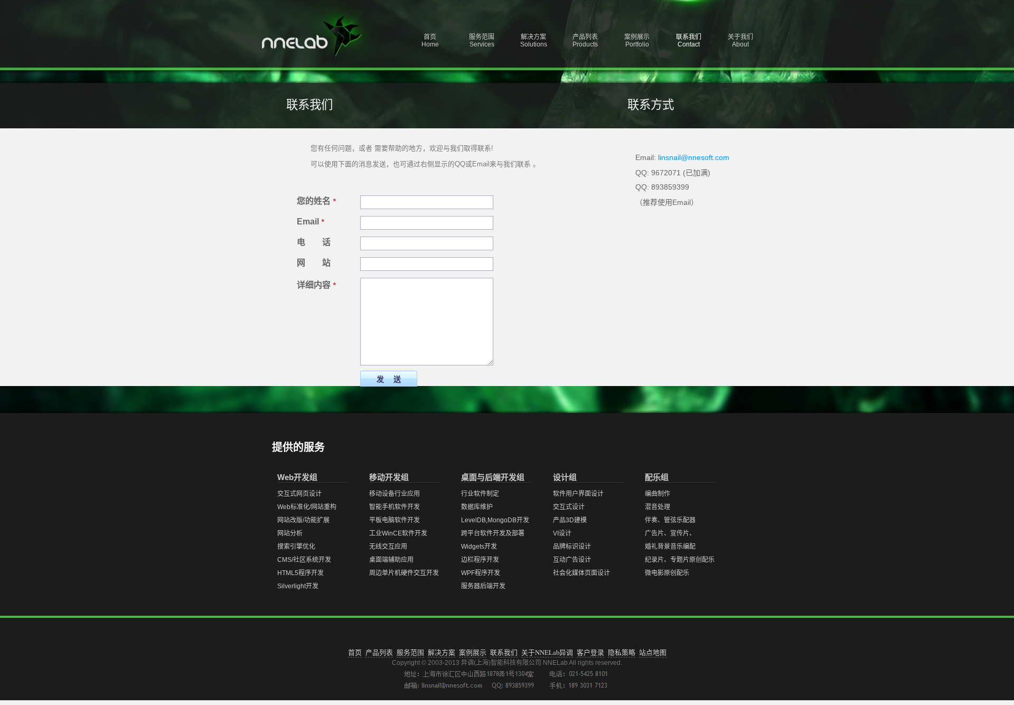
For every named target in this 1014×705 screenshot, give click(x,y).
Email (310, 221)
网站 (322, 262)
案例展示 (472, 652)
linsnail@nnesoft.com (693, 157)
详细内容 (316, 284)
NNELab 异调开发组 (324, 37)
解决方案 (441, 652)
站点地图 (652, 652)
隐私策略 (621, 652)
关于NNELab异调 (547, 652)
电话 (322, 242)
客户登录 (590, 652)
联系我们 (504, 652)
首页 (355, 652)
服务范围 (410, 652)
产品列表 (379, 652)
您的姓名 (316, 200)
